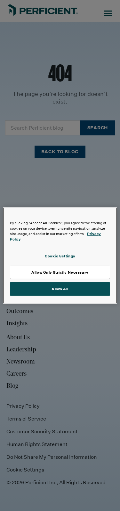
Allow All (60, 288)
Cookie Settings (60, 256)
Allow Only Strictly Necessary (60, 272)
